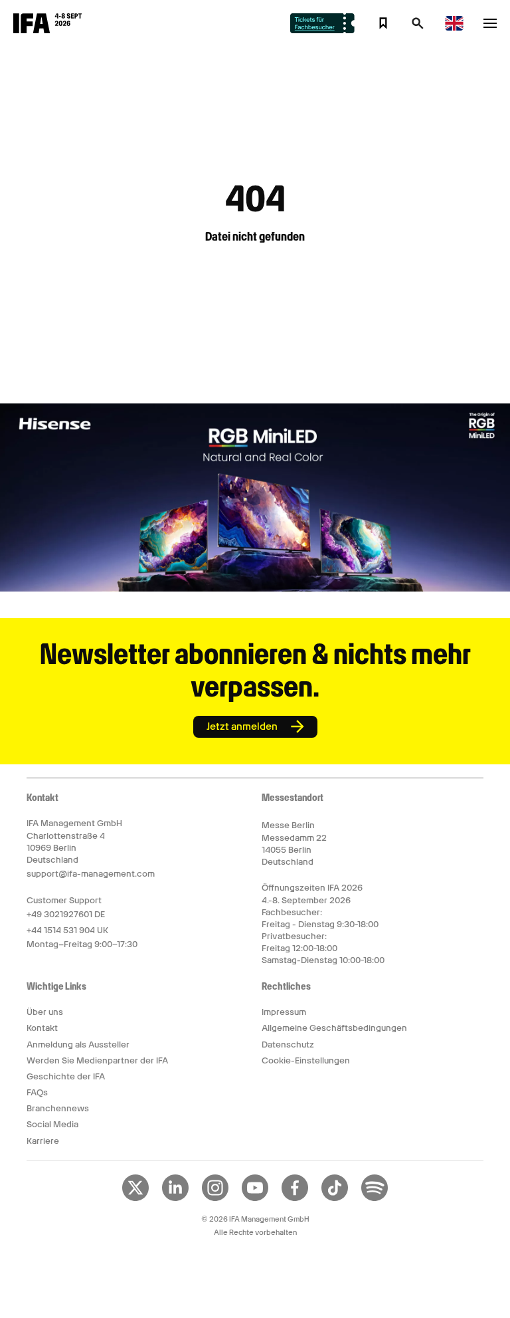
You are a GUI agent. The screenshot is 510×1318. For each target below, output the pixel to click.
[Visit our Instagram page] (215, 1198)
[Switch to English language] (454, 28)
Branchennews (58, 1108)
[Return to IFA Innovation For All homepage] (47, 30)
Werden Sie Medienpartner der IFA (97, 1060)
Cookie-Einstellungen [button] (306, 1060)
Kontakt (42, 1028)
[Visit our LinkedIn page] (175, 1198)
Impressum (284, 1012)
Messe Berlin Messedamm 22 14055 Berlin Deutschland (294, 843)
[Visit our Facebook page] (295, 1198)
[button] (417, 27)
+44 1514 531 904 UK (67, 930)
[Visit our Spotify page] (374, 1198)
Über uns (45, 1012)
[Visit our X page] (135, 1198)
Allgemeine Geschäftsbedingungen (334, 1028)
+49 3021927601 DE (66, 914)
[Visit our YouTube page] (255, 1198)
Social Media (52, 1124)
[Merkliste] (383, 23)
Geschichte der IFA (66, 1076)
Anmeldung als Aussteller (78, 1044)
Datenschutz (288, 1044)
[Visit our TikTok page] (334, 1198)
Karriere (43, 1141)
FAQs (37, 1092)
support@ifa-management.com (91, 874)
